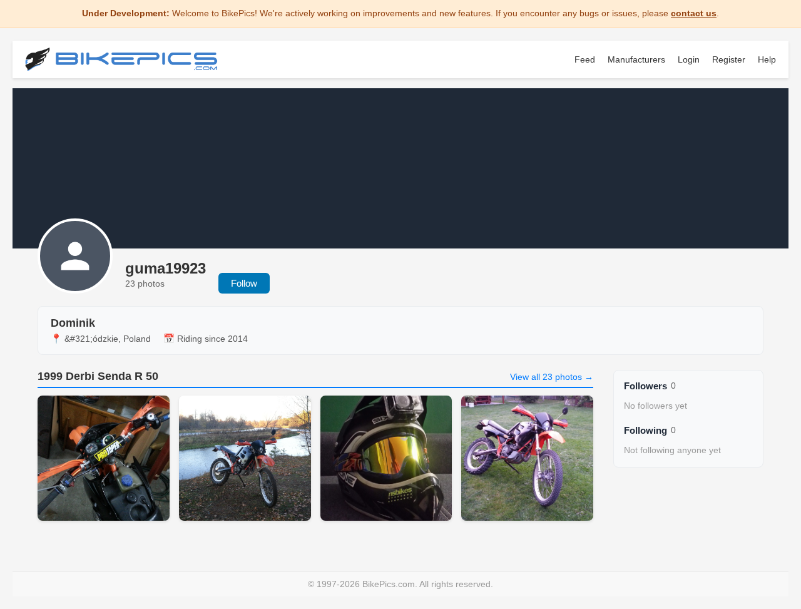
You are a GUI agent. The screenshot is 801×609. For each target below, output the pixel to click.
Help (767, 59)
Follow (244, 283)
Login (689, 59)
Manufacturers (636, 59)
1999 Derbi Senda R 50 (98, 376)
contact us (694, 13)
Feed (584, 59)
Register (728, 59)
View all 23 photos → (551, 377)
